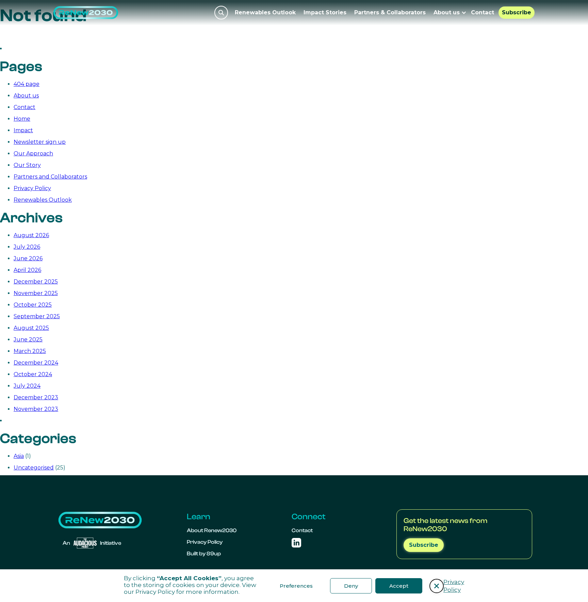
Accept (398, 586)
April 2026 (27, 270)
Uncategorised (34, 467)
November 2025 (36, 293)
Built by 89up (204, 554)
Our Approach (33, 153)
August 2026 (31, 235)
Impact (23, 130)
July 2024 (27, 386)
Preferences (296, 586)
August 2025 (31, 328)
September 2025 (37, 316)
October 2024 (33, 374)
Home (22, 118)
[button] (436, 586)
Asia (19, 456)
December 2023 (36, 397)
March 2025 (30, 351)
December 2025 (36, 281)
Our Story (27, 165)
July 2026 (27, 247)
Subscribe (516, 12)
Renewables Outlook (265, 12)
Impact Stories (325, 12)
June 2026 (28, 258)
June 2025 (28, 339)
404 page (26, 84)
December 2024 (36, 362)
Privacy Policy (155, 591)
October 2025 (33, 305)
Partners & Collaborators (390, 12)
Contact (482, 12)
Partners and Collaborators (50, 176)
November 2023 (36, 409)
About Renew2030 (211, 530)
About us (26, 95)
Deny (351, 586)
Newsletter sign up (40, 142)
